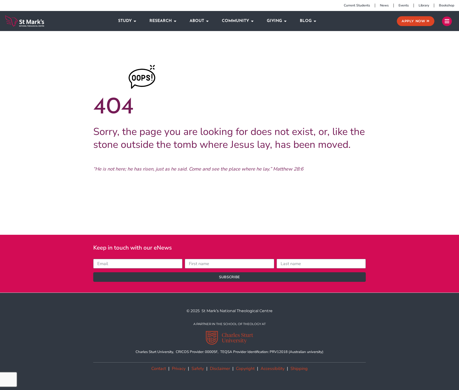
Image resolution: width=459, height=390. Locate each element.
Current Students (357, 5)
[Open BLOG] (315, 21)
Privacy (179, 368)
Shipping (299, 368)
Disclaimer (220, 368)
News (384, 5)
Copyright (245, 368)
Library (424, 5)
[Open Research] (175, 21)
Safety (197, 368)
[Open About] (207, 21)
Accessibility (272, 368)
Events (404, 5)
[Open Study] (135, 21)
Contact (158, 368)
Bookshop (446, 5)
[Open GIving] (285, 21)
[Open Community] (252, 21)
